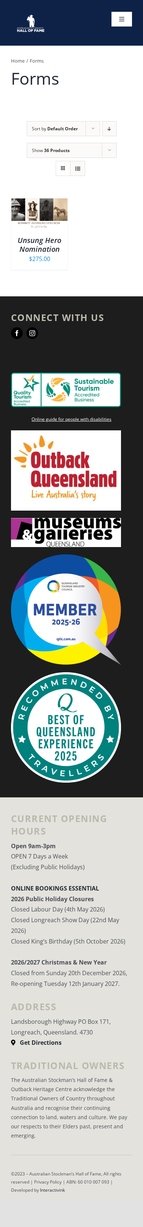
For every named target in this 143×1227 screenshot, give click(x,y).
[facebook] (17, 333)
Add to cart (34, 211)
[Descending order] (109, 128)
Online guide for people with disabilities (71, 419)
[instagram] (32, 333)
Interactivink (52, 1190)
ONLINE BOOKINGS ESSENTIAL (55, 888)
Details (40, 219)
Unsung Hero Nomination (39, 244)
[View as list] (77, 168)
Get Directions (41, 1043)
